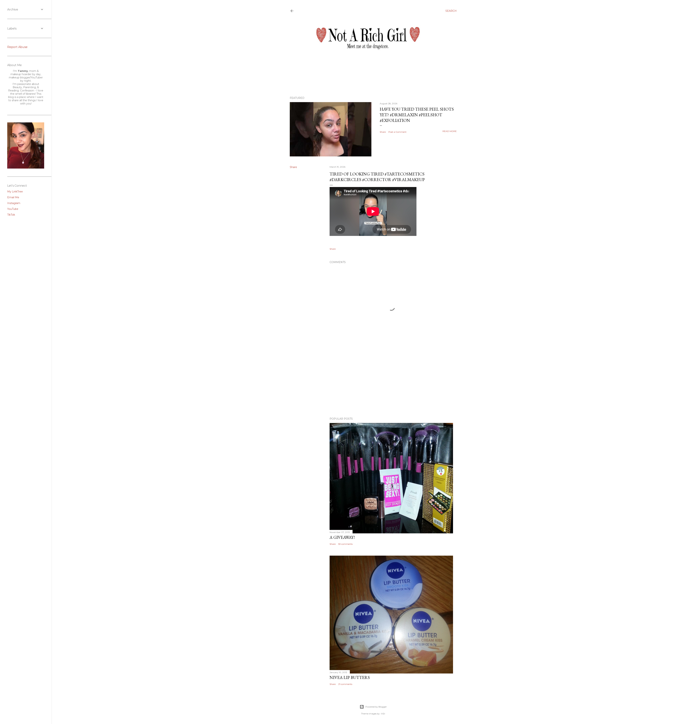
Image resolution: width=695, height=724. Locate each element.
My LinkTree (15, 191)
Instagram (13, 203)
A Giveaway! (342, 537)
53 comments (345, 544)
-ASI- (383, 713)
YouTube (12, 209)
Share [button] (383, 132)
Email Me (13, 197)
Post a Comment (397, 132)
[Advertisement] (391, 382)
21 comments (345, 684)
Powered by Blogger (376, 706)
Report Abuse (17, 47)
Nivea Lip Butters (350, 677)
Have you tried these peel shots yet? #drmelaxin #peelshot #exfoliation (417, 114)
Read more (450, 131)
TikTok (11, 214)
